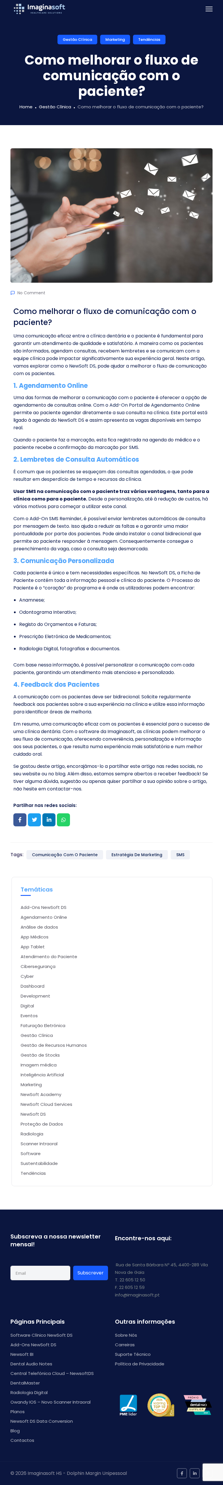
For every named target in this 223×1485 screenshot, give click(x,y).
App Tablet (33, 947)
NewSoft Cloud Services (46, 1104)
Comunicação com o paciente (65, 855)
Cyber (27, 976)
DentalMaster (25, 1383)
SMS (180, 855)
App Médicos (34, 937)
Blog (15, 1431)
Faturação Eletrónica (43, 1025)
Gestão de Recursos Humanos (54, 1045)
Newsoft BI (21, 1354)
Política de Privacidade (139, 1364)
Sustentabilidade (39, 1163)
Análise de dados (39, 927)
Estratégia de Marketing (137, 855)
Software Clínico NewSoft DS (41, 1335)
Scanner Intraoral (39, 1144)
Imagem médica (39, 1065)
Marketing (115, 39)
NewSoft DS (33, 1114)
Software (31, 1153)
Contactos (22, 1440)
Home (26, 107)
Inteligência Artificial (42, 1075)
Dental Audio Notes (31, 1364)
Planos (17, 1412)
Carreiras (125, 1345)
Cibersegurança (38, 966)
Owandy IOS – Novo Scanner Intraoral (50, 1402)
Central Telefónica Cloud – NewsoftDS (52, 1373)
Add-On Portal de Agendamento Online (154, 405)
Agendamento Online (44, 917)
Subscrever (91, 1273)
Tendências (149, 39)
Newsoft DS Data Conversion (41, 1421)
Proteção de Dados (42, 1124)
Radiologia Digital (29, 1392)
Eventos (29, 1016)
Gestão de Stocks (40, 1055)
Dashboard (32, 986)
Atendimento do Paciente (49, 957)
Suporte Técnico (133, 1354)
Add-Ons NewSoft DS (43, 907)
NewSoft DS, (82, 366)
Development (35, 996)
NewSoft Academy (41, 1094)
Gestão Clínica (77, 39)
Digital (27, 1006)
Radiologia (32, 1134)
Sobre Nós (126, 1335)
